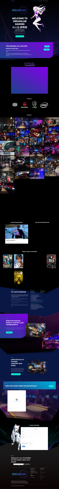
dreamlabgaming (15, 410)
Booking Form (9, 332)
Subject (23, 434)
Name (23, 428)
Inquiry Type (36, 428)
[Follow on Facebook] (31, 477)
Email (23, 431)
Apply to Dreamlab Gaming (43, 472)
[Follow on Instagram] (33, 477)
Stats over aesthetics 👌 (11, 240)
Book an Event (42, 473)
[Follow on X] (32, 477)
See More (47, 46)
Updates (10, 241)
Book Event (46, 49)
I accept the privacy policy (22, 465)
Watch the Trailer (20, 36)
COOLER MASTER (38, 299)
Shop (40, 479)
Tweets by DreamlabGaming (34, 390)
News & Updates (42, 470)
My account (41, 478)
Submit (23, 446)
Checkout (41, 475)
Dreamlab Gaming (11, 410)
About (41, 471)
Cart (40, 474)
